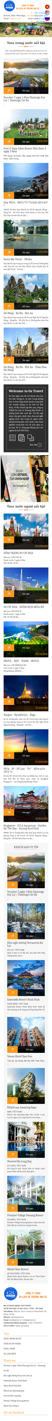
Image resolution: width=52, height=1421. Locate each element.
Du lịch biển (41, 21)
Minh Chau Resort (11, 1406)
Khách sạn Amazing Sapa (14, 1391)
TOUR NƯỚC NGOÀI (12, 1343)
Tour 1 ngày (41, 18)
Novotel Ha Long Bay (12, 1396)
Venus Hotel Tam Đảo (12, 1385)
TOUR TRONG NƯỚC (12, 1338)
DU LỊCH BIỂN (10, 1354)
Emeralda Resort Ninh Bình (15, 1380)
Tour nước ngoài (41, 16)
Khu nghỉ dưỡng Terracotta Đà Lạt (18, 1375)
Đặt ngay (26, 90)
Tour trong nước (41, 13)
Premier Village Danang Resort (16, 1401)
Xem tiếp (33, 445)
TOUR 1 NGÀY (9, 1349)
